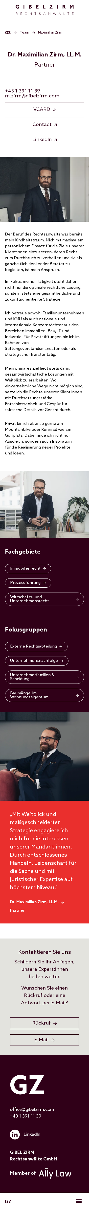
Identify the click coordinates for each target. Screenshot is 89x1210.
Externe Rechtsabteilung (33, 646)
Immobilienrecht (25, 568)
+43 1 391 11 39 (22, 91)
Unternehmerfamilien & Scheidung (32, 677)
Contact (42, 125)
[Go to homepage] (8, 33)
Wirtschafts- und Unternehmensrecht (29, 599)
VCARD (41, 110)
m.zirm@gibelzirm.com (32, 96)
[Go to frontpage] (45, 9)
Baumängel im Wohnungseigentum (29, 695)
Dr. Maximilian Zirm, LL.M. (34, 902)
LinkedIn (42, 140)
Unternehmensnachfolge (34, 660)
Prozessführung (25, 582)
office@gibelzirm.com (32, 1109)
